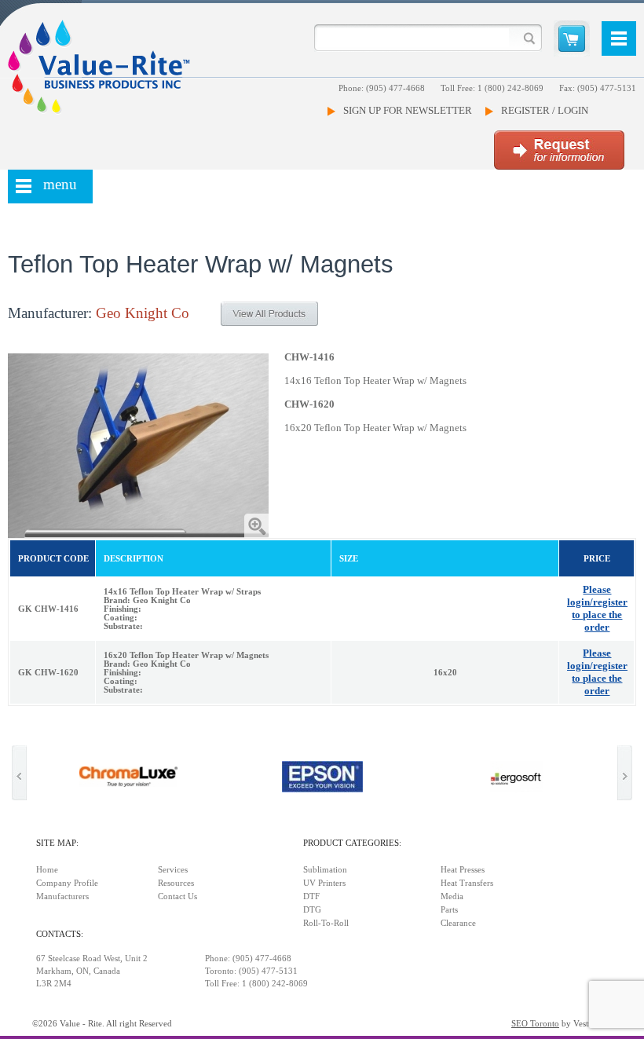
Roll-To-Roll (326, 923)
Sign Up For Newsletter (407, 110)
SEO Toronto (535, 1023)
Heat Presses (463, 869)
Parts (449, 909)
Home (47, 869)
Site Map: (57, 843)
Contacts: (59, 934)
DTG (312, 909)
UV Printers (324, 883)
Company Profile (67, 883)
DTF (311, 896)
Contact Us (177, 896)
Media (452, 896)
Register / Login (544, 110)
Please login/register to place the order (597, 608)
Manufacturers (62, 896)
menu (60, 184)
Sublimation (325, 869)
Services (173, 869)
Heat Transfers (467, 883)
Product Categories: (352, 843)
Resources (176, 883)
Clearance (458, 923)
